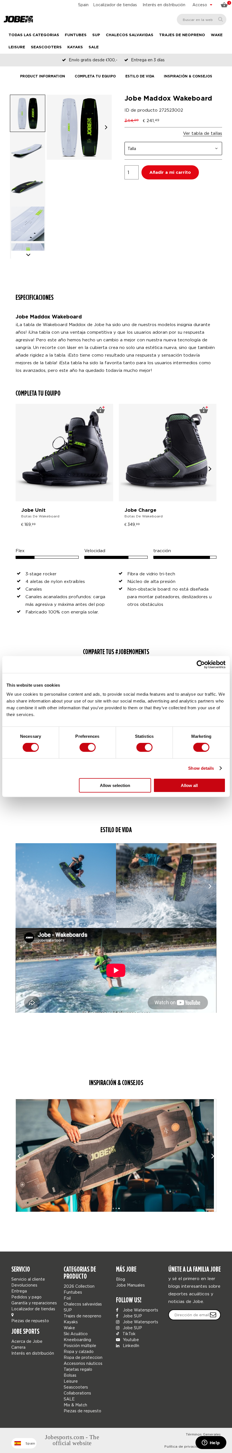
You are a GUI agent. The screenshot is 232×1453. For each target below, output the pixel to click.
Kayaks (75, 47)
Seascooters (46, 47)
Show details (201, 768)
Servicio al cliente (28, 1279)
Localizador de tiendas (115, 5)
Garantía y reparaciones (34, 1303)
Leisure (16, 47)
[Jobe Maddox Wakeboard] (66, 885)
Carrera (18, 1347)
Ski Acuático (76, 1333)
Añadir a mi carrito (170, 172)
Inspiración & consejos (188, 76)
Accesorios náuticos (83, 1363)
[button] (106, 127)
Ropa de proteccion (83, 1357)
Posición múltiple (80, 1345)
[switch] (88, 747)
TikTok (128, 1333)
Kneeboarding (77, 1339)
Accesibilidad (209, 1440)
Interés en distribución (164, 5)
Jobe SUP (132, 1316)
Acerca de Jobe (26, 1341)
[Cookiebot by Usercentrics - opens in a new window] (200, 664)
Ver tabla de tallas (202, 133)
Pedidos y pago (26, 1297)
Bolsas (70, 1375)
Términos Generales (203, 1434)
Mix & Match (75, 1405)
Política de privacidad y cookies (192, 1446)
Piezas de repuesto (30, 1320)
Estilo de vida (139, 76)
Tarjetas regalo (78, 1369)
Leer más (116, 1134)
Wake (217, 35)
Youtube (130, 1339)
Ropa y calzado (79, 1351)
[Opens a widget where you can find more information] (210, 1443)
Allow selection (115, 785)
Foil (67, 1298)
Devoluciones (24, 1285)
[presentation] (210, 468)
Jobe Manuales (130, 1285)
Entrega (19, 1291)
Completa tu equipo (95, 76)
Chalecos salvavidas (129, 35)
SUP (96, 35)
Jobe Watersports (140, 1310)
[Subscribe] (213, 1314)
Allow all (189, 785)
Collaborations (77, 1393)
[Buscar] (220, 19)
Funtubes (76, 35)
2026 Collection (79, 1286)
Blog (120, 1279)
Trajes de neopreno (182, 35)
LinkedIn (130, 1345)
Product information (42, 76)
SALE (94, 47)
